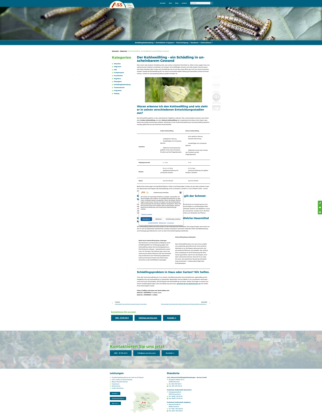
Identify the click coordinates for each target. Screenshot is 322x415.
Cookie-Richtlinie (153, 223)
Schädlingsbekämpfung (144, 43)
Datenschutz (162, 223)
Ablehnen (158, 219)
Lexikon (184, 3)
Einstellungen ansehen (173, 219)
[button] (180, 192)
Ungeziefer (118, 90)
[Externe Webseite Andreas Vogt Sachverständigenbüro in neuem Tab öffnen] (320, 212)
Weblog (116, 93)
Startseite (115, 51)
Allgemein (123, 51)
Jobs (170, 3)
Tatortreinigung (182, 43)
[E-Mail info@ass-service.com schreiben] (320, 207)
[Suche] (211, 3)
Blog (176, 3)
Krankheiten (118, 75)
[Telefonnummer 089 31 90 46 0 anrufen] (320, 203)
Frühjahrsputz (119, 72)
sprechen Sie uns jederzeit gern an (189, 283)
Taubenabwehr (119, 87)
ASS (115, 69)
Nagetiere (117, 78)
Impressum (170, 223)
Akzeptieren (146, 219)
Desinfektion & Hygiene (165, 43)
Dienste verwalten (146, 214)
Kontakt (162, 3)
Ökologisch (118, 81)
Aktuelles (117, 63)
